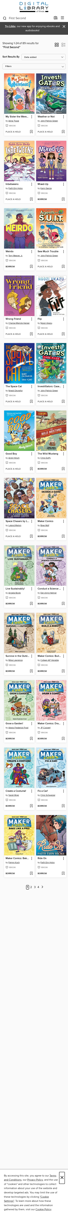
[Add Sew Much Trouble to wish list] (63, 267)
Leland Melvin (14, 525)
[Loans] (56, 18)
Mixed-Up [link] (43, 184)
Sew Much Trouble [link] (48, 251)
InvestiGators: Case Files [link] (50, 386)
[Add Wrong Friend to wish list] (31, 334)
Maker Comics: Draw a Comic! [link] (50, 723)
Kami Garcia (46, 188)
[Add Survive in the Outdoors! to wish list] (31, 671)
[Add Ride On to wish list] (63, 873)
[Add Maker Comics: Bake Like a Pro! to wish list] (31, 873)
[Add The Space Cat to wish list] (31, 402)
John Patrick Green (49, 121)
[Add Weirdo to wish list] (31, 267)
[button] (57, 45)
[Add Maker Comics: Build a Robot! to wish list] (63, 671)
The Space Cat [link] (14, 386)
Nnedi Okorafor (15, 390)
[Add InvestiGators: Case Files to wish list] (63, 402)
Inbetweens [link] (12, 184)
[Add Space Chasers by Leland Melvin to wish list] (31, 536)
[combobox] (27, 18)
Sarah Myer (13, 795)
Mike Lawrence (15, 660)
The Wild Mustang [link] (48, 453)
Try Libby (10, 26)
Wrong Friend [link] (13, 319)
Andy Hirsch (13, 458)
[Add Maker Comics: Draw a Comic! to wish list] (63, 739)
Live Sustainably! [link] (15, 588)
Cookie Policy (43, 1209)
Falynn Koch (14, 862)
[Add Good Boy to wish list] (31, 469)
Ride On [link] (42, 858)
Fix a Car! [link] (43, 791)
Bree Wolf (44, 525)
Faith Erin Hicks (15, 188)
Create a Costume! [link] (16, 791)
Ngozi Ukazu (46, 323)
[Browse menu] (62, 18)
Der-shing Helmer (48, 593)
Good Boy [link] (11, 453)
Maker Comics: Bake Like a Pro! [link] (18, 858)
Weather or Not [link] (46, 116)
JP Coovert (45, 727)
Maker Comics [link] (45, 521)
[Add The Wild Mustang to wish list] (63, 469)
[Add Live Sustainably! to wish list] (31, 604)
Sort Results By (10, 56)
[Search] (4, 18)
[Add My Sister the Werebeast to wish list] (31, 132)
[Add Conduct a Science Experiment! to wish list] (63, 604)
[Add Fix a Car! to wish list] (63, 806)
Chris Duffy (45, 458)
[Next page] (42, 887)
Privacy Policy (35, 1179)
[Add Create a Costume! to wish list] (31, 806)
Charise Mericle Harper (19, 323)
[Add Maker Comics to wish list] (63, 536)
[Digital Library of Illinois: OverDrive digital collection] (34, 7)
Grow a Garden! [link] (14, 723)
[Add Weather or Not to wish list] (63, 132)
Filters (8, 66)
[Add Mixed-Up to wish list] (63, 199)
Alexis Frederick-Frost (18, 727)
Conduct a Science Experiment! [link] (50, 588)
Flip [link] (40, 319)
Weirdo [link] (10, 251)
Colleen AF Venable (49, 660)
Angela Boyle (14, 593)
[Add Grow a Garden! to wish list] (31, 739)
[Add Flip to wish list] (63, 334)
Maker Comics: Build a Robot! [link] (50, 656)
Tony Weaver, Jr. (15, 255)
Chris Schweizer (47, 795)
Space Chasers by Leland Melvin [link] (18, 521)
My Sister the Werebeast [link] (18, 116)
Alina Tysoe (13, 121)
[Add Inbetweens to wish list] (31, 199)
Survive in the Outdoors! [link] (18, 656)
